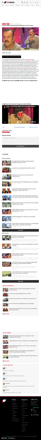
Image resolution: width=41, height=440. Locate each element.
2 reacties (19, 177)
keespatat (7, 383)
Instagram (14, 415)
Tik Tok (13, 417)
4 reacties (19, 183)
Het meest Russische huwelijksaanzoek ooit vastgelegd (25, 181)
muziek (23, 411)
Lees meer (20, 230)
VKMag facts (15, 406)
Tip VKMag (36, 414)
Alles (3, 5)
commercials (24, 408)
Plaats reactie (20, 146)
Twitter (13, 413)
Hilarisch (17, 5)
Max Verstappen (25, 415)
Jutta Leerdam (25, 422)
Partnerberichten (16, 420)
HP (5, 367)
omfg (23, 401)
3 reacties (19, 198)
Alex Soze (24, 426)
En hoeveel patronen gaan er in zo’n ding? (12, 392)
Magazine (4, 132)
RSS (13, 410)
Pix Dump (27, 5)
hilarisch (23, 417)
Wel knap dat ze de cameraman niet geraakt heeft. (14, 375)
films (23, 410)
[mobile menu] (2, 2)
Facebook (14, 411)
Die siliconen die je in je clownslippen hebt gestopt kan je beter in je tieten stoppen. (18, 387)
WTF (7, 5)
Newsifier (35, 436)
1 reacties (19, 205)
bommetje (24, 403)
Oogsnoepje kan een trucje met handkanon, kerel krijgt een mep (23, 340)
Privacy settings (15, 419)
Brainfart (7, 389)
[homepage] (12, 2)
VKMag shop (15, 408)
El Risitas (29, 59)
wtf (22, 419)
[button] (33, 2)
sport (23, 413)
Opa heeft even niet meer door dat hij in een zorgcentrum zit (22, 298)
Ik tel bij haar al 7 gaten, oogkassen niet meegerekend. (14, 381)
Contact (14, 401)
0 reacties (19, 169)
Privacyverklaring (13, 436)
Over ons (21, 436)
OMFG (22, 5)
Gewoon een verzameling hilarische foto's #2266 (23, 168)
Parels (23, 431)
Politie (32, 5)
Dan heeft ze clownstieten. (8, 370)
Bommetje (12, 5)
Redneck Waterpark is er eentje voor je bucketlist (23, 216)
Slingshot (24, 429)
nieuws (21, 66)
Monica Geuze (25, 424)
